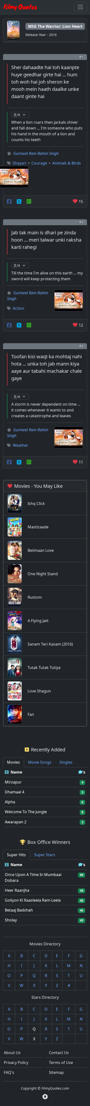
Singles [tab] (66, 762)
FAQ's (9, 1072)
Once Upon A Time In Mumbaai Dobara (33, 877)
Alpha (10, 801)
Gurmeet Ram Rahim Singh (36, 153)
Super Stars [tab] (44, 854)
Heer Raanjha (17, 890)
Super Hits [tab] (16, 854)
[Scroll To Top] (45, 1096)
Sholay (11, 920)
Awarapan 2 (15, 822)
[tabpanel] (45, 797)
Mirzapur (13, 782)
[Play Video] (68, 300)
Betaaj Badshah (19, 910)
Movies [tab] (13, 762)
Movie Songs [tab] (39, 762)
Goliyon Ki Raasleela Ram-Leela (33, 900)
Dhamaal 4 (14, 792)
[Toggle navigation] (80, 7)
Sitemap (56, 1072)
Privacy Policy (16, 1062)
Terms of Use (61, 1062)
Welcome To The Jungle (26, 811)
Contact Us (59, 1052)
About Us (12, 1052)
